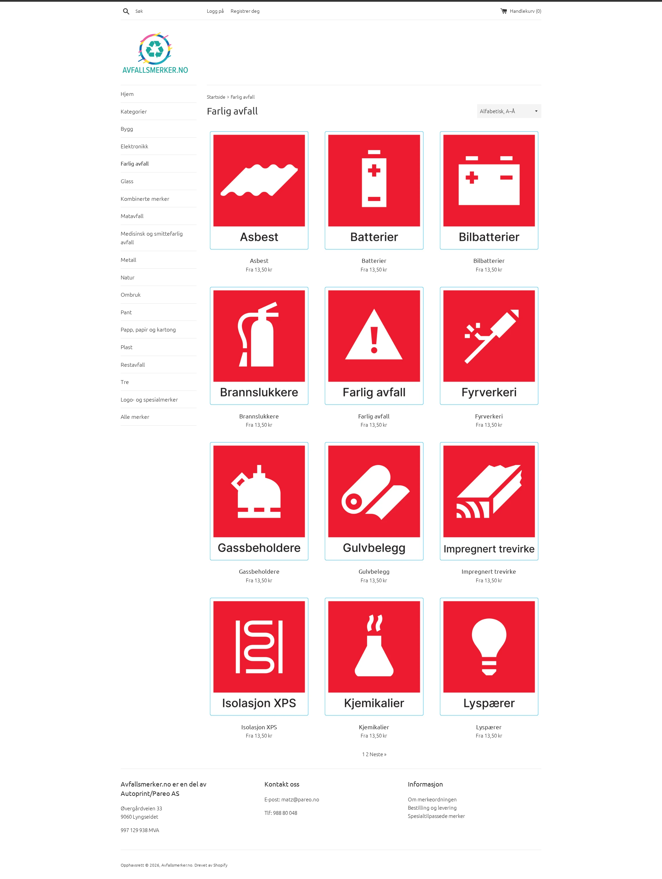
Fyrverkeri (489, 415)
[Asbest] (259, 190)
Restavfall (133, 364)
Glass (127, 181)
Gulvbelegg (374, 571)
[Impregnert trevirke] (489, 501)
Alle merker (135, 416)
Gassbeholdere (259, 571)
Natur (127, 277)
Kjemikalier (374, 726)
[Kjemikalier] (374, 657)
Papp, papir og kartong (148, 329)
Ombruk (131, 294)
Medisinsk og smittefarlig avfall (152, 237)
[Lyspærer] (489, 657)
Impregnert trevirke (489, 571)
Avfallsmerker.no (176, 865)
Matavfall (132, 215)
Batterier (374, 260)
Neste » (378, 754)
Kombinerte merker (145, 198)
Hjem (127, 93)
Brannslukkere (259, 415)
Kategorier (134, 111)
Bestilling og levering (432, 807)
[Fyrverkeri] (489, 346)
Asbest (259, 260)
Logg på (215, 10)
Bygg (127, 128)
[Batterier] (374, 190)
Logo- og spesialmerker (149, 399)
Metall (128, 259)
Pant (126, 312)
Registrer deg (245, 10)
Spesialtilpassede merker (436, 815)
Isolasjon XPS (259, 726)
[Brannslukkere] (259, 346)
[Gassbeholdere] (259, 501)
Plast (126, 346)
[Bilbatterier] (489, 190)
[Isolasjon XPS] (259, 657)
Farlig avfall (135, 163)
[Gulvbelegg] (374, 501)
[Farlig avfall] (374, 346)
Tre (125, 381)
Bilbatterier (489, 260)
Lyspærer (489, 726)
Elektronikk (134, 146)
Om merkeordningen (432, 799)
